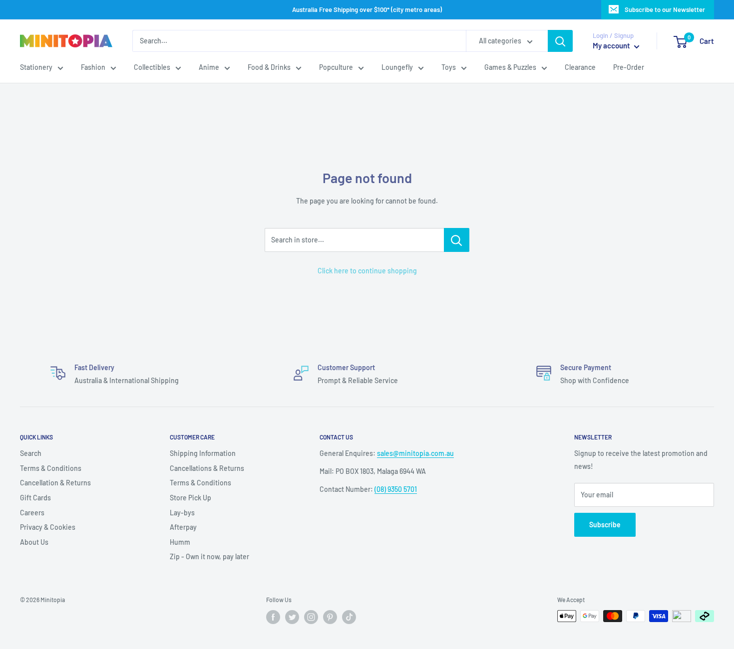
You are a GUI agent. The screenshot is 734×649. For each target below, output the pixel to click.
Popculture (336, 67)
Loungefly (397, 67)
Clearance (580, 67)
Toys (448, 67)
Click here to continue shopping (367, 270)
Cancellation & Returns (55, 482)
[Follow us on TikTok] (349, 617)
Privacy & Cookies (47, 527)
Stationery (36, 67)
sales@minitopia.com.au (415, 453)
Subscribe (605, 524)
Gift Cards (35, 497)
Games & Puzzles (510, 67)
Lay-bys (182, 512)
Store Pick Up (190, 497)
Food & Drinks (269, 67)
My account (612, 45)
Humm (180, 542)
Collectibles (152, 67)
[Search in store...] (456, 240)
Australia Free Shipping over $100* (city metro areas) (367, 9)
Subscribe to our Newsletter (665, 9)
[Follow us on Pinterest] (330, 617)
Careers (32, 512)
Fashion (93, 67)
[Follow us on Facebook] (273, 617)
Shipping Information (203, 453)
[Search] (560, 41)
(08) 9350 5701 (395, 489)
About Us (34, 542)
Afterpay (183, 527)
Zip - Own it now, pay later (209, 556)
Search (30, 453)
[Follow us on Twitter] (292, 617)
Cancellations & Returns (207, 468)
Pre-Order (628, 67)
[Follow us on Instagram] (311, 617)
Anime (209, 67)
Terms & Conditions (50, 468)
